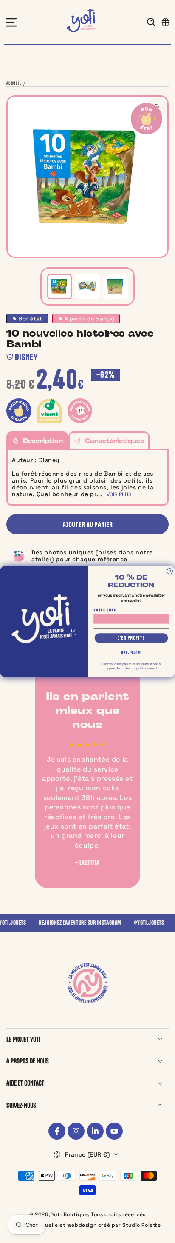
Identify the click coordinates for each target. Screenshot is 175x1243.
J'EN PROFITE (131, 638)
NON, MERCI (131, 652)
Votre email (105, 610)
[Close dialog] (169, 571)
